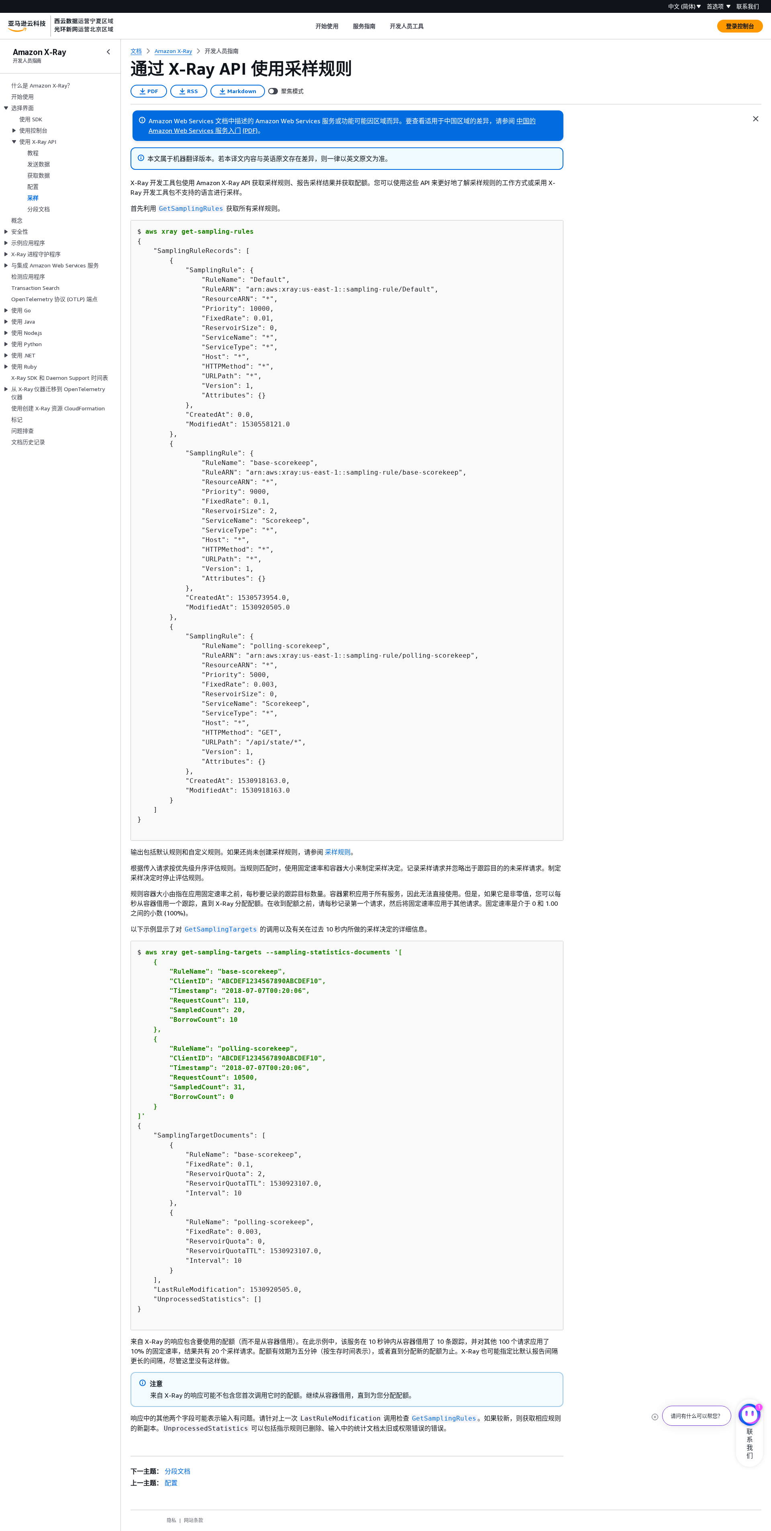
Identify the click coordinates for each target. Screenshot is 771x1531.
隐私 (171, 1520)
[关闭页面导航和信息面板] (755, 118)
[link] (222, 51)
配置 (171, 1483)
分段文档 (177, 1471)
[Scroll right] (430, 26)
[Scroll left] (310, 26)
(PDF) (250, 130)
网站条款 (193, 1520)
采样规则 (338, 852)
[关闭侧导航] (108, 51)
